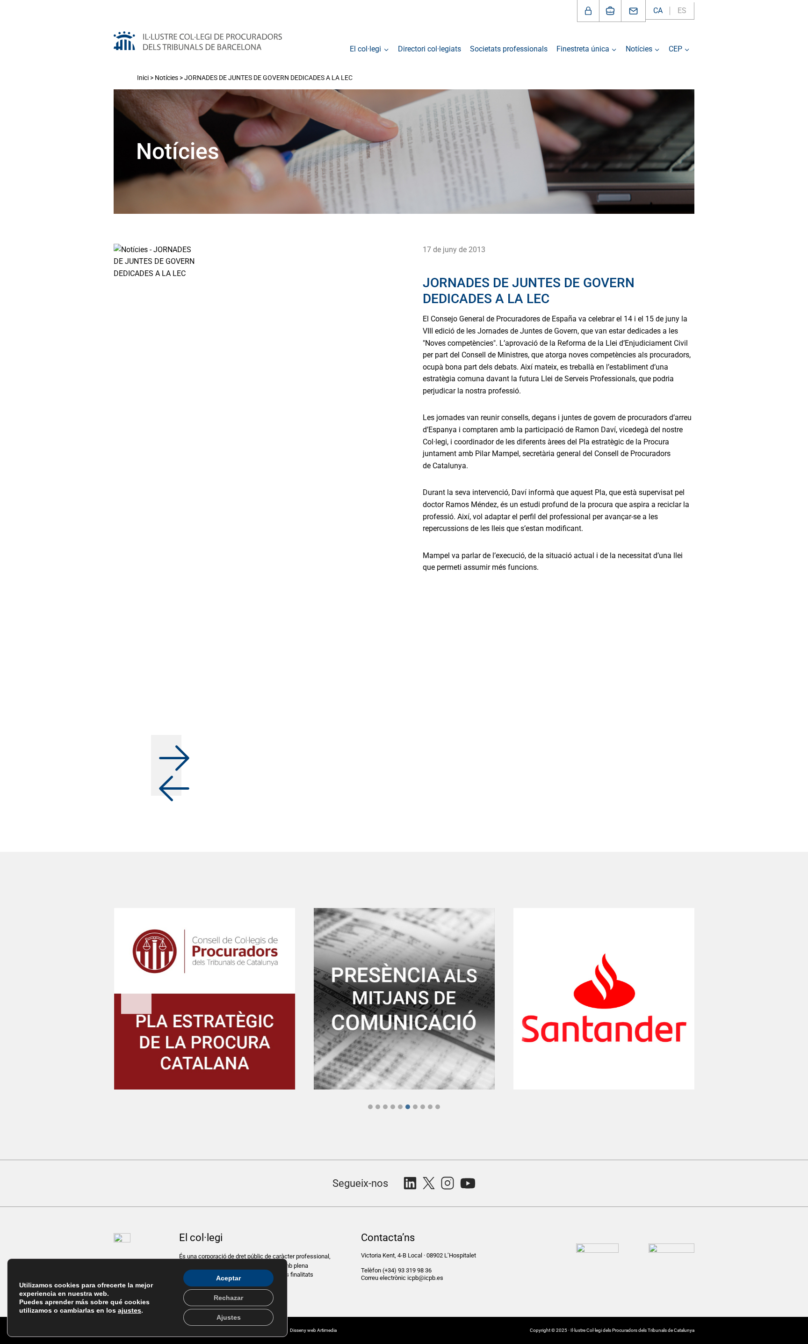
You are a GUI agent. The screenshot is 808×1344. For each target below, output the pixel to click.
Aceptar (228, 1278)
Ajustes (228, 1317)
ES (682, 10)
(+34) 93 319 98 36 (407, 1270)
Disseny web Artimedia (313, 1330)
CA (658, 10)
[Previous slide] (136, 998)
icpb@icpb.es (425, 1277)
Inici (143, 77)
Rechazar (228, 1297)
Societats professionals (509, 48)
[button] (166, 750)
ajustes (129, 1310)
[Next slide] (671, 998)
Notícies (166, 77)
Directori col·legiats (429, 48)
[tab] (370, 1106)
